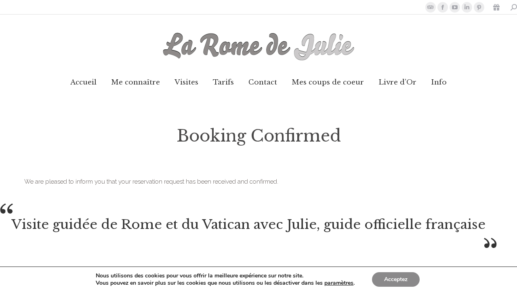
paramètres (338, 283)
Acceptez (396, 279)
